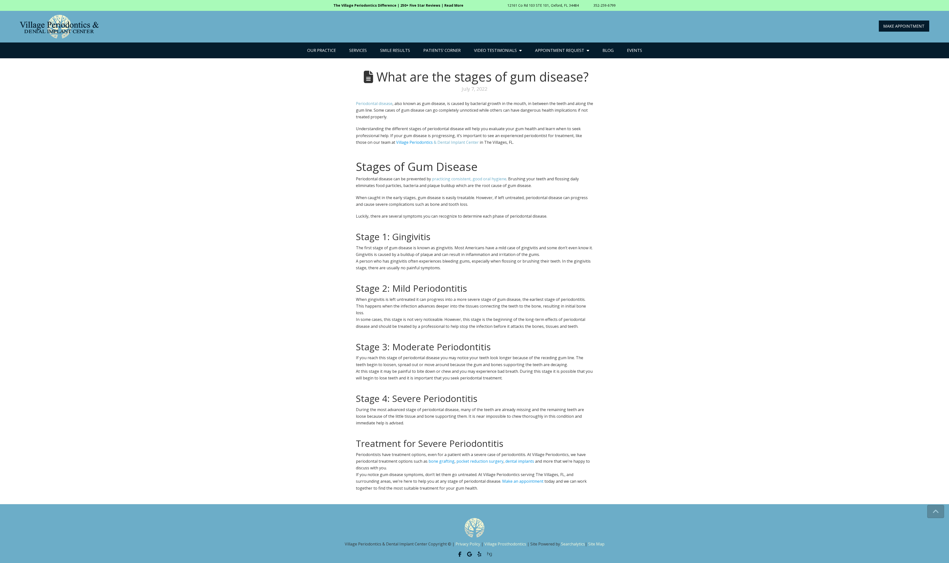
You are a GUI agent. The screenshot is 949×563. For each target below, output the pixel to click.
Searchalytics (573, 544)
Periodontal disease (374, 103)
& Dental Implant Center (437, 142)
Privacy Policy (467, 544)
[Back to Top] (935, 511)
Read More (453, 5)
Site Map (596, 544)
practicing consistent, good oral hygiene (469, 179)
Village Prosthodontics (505, 544)
